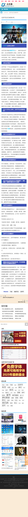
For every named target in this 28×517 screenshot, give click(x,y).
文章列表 (6, 12)
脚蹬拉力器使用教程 (19, 316)
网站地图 (10, 480)
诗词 (19, 403)
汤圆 (12, 398)
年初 (22, 390)
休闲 (23, 1)
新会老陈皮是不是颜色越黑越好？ (8, 318)
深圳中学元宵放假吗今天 (8, 297)
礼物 (12, 400)
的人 (4, 400)
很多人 (7, 392)
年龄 (3, 392)
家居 (16, 1)
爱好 (20, 1)
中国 (7, 385)
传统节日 (12, 50)
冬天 (4, 387)
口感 (12, 387)
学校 (3, 390)
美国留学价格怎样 (19, 311)
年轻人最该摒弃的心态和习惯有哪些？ (8, 309)
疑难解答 (14, 480)
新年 (23, 392)
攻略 (18, 392)
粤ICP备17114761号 (20, 480)
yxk (5, 22)
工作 (19, 390)
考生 (20, 400)
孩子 (7, 390)
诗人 (15, 403)
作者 (15, 385)
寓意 (16, 390)
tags (14, 477)
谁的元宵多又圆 (21, 302)
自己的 (5, 402)
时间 (3, 395)
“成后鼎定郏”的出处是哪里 (8, 311)
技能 (15, 392)
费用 (23, 403)
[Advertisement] (14, 503)
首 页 (2, 1)
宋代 (11, 389)
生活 (13, 1)
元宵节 (5, 46)
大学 (24, 387)
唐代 (20, 387)
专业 (3, 385)
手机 (11, 392)
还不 (3, 405)
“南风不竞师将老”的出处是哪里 (8, 316)
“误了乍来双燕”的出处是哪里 (8, 313)
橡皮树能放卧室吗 (19, 309)
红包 (16, 400)
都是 (12, 405)
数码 (9, 1)
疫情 (21, 398)
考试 (23, 400)
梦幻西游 (6, 397)
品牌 (16, 387)
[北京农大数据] (14, 4)
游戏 (6, 1)
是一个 (22, 395)
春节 (8, 394)
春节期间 (15, 395)
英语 (11, 403)
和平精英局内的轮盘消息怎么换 (21, 313)
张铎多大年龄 (18, 318)
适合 (8, 405)
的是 (8, 400)
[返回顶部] (26, 463)
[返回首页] (26, 456)
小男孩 (14, 487)
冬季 (9, 387)
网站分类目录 (22, 478)
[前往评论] (26, 459)
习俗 (8, 129)
